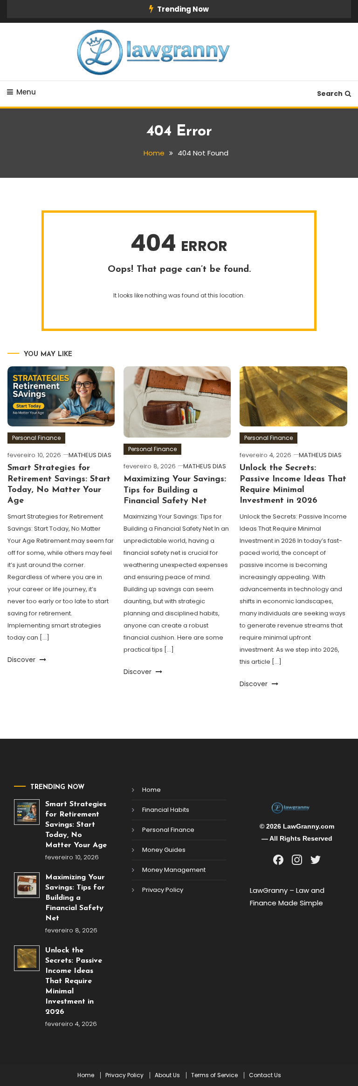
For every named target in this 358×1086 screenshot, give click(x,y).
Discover (22, 659)
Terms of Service (214, 1075)
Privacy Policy (162, 889)
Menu (26, 92)
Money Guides (164, 849)
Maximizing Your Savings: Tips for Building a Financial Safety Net (175, 490)
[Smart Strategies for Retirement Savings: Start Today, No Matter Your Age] (27, 812)
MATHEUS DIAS (90, 455)
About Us (167, 1075)
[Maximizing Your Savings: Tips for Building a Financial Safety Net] (27, 885)
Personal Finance (36, 438)
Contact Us (265, 1075)
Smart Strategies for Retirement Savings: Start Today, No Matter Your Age (76, 825)
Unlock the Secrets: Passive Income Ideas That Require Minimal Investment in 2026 (73, 981)
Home (151, 789)
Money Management (174, 869)
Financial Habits (165, 809)
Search (330, 93)
